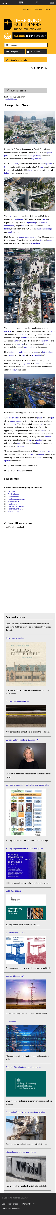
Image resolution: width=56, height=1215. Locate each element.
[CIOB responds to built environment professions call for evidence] (26, 1096)
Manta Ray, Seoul (15, 501)
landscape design (44, 229)
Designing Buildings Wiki (32, 487)
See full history (10, 99)
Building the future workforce (17, 701)
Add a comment (25, 523)
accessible (36, 355)
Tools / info (35, 52)
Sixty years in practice (15, 638)
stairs (21, 352)
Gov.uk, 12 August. (14, 976)
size (42, 451)
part (52, 418)
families (30, 454)
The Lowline (13, 504)
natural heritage (16, 421)
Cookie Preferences (10, 1204)
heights (7, 173)
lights (44, 360)
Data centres (11, 1021)
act (30, 440)
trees (6, 167)
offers (17, 418)
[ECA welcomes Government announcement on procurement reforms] (26, 1181)
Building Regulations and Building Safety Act (24, 849)
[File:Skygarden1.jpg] (29, 144)
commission (30, 237)
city (32, 159)
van (22, 226)
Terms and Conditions (11, 1208)
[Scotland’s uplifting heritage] (26, 963)
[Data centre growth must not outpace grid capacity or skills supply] (26, 1051)
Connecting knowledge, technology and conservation (27, 785)
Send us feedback (16, 527)
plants (29, 170)
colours (24, 338)
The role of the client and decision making (23, 1067)
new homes (20, 446)
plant (10, 232)
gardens (7, 331)
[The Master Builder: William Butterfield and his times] (26, 685)
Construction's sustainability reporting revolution (25, 1112)
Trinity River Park (15, 509)
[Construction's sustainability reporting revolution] (26, 1139)
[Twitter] (38, 67)
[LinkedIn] (42, 67)
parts (19, 443)
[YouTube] (45, 67)
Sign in (47, 9)
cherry (43, 341)
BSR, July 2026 (12, 891)
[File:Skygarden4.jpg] (29, 408)
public (49, 152)
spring (20, 344)
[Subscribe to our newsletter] (25, 39)
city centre (11, 424)
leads (39, 458)
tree (41, 167)
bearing (31, 347)
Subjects (14, 52)
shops (50, 352)
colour (52, 331)
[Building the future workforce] (26, 727)
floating (31, 156)
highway (38, 159)
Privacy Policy (28, 1204)
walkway (37, 156)
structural (43, 222)
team (45, 219)
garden (7, 156)
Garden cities (13, 497)
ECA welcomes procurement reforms (21, 1152)
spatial (7, 461)
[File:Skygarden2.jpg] (29, 211)
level (38, 243)
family (16, 341)
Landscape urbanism (16, 499)
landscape (23, 334)
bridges (11, 352)
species (48, 164)
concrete (51, 240)
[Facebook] (34, 67)
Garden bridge (13, 494)
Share (10, 523)
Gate (41, 434)
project (11, 216)
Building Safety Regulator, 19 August (21, 740)
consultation (9, 226)
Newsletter (27, 9)
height (50, 451)
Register (38, 9)
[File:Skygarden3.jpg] (29, 323)
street (33, 243)
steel (41, 240)
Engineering (31, 222)
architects (19, 219)
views (42, 430)
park (16, 164)
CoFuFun (11, 492)
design (11, 418)
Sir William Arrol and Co (15, 933)
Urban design (13, 511)
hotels (44, 352)
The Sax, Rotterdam (16, 506)
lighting (7, 229)
